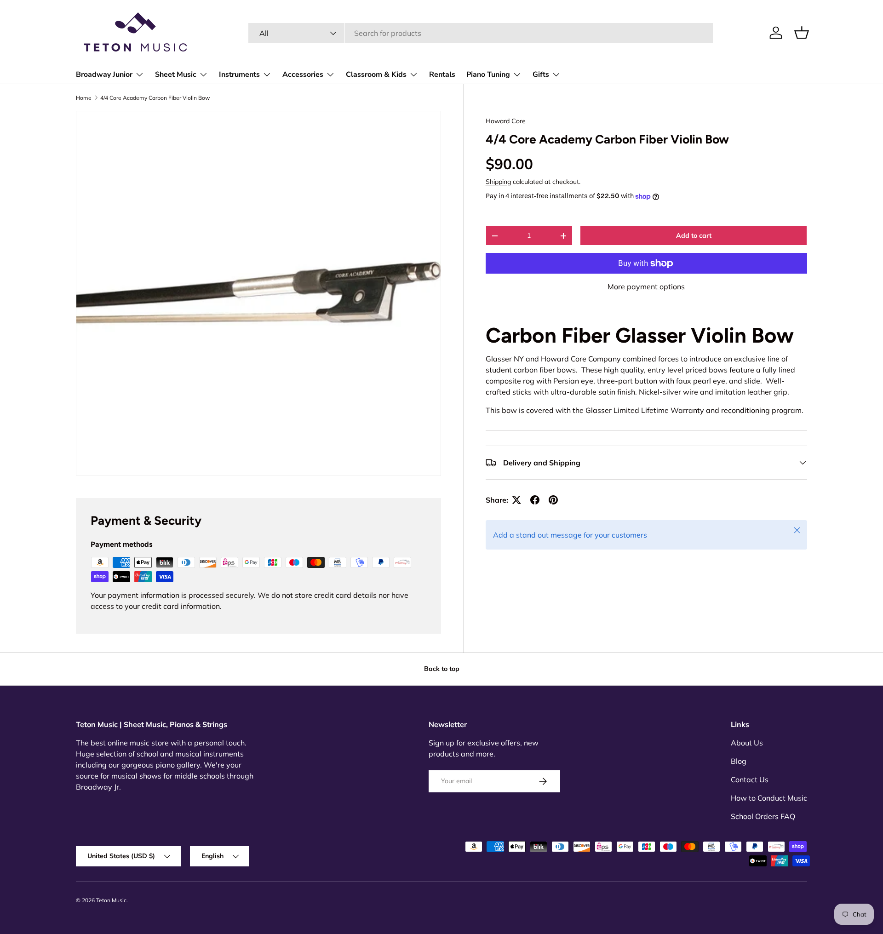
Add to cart (693, 235)
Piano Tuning (488, 74)
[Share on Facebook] (535, 500)
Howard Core (506, 121)
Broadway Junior (104, 74)
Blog (738, 761)
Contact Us (749, 779)
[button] (801, 33)
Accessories (302, 74)
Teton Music (111, 900)
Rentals (442, 74)
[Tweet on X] (516, 500)
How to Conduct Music (769, 797)
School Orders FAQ (763, 816)
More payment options (646, 286)
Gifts (541, 74)
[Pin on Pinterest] (553, 500)
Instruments (239, 74)
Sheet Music (175, 74)
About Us (747, 742)
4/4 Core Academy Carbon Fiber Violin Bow (155, 97)
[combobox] (480, 33)
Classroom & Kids (376, 74)
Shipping (498, 182)
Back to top (441, 669)
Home (84, 97)
